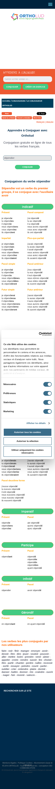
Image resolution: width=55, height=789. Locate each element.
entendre (23, 669)
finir (17, 651)
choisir (48, 660)
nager (6, 675)
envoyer (35, 651)
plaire (33, 669)
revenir (21, 675)
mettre (11, 657)
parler (43, 666)
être (13, 654)
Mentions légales (9, 763)
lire (40, 660)
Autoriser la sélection (27, 441)
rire (31, 672)
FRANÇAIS (40, 122)
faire (4, 651)
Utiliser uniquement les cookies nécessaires (27, 451)
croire (15, 660)
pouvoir (44, 654)
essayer (15, 666)
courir (35, 666)
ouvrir (49, 672)
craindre (39, 672)
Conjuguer (27, 167)
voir (10, 651)
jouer (26, 654)
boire (20, 657)
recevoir (48, 663)
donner (24, 672)
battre (14, 672)
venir (38, 657)
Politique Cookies (25, 763)
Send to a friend (8, 118)
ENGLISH (49, 122)
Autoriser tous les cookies (27, 432)
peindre (25, 666)
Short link (37, 118)
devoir (5, 654)
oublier (5, 669)
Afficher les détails (36, 423)
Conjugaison (18, 101)
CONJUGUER (12, 86)
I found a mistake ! (24, 118)
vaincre (31, 675)
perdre (29, 663)
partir (11, 663)
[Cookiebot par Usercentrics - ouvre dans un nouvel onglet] (39, 334)
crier (13, 669)
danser (5, 672)
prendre (29, 657)
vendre (24, 660)
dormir (41, 669)
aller (4, 657)
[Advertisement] (25, 42)
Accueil (6, 101)
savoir (33, 660)
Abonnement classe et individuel (38, 764)
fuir (13, 675)
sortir (6, 666)
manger (25, 651)
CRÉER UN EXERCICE (35, 86)
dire (19, 654)
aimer (46, 657)
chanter (20, 663)
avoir (45, 651)
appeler (6, 660)
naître (38, 663)
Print (7, 113)
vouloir (34, 654)
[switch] (47, 393)
